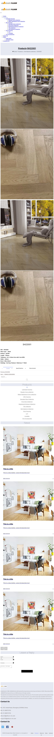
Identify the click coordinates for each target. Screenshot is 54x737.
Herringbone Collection (14, 29)
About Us (5, 35)
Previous (5, 372)
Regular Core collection (14, 20)
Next (8, 374)
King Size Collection (13, 25)
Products (5, 17)
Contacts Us (6, 41)
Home (4, 16)
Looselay (10, 33)
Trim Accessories (10, 34)
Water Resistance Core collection (16, 21)
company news (9, 39)
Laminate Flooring (10, 18)
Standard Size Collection (14, 24)
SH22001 (31, 48)
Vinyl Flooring (9, 30)
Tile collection (11, 28)
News (4, 37)
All (27, 387)
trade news (8, 38)
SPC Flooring (9, 22)
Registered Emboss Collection (15, 26)
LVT (9, 31)
